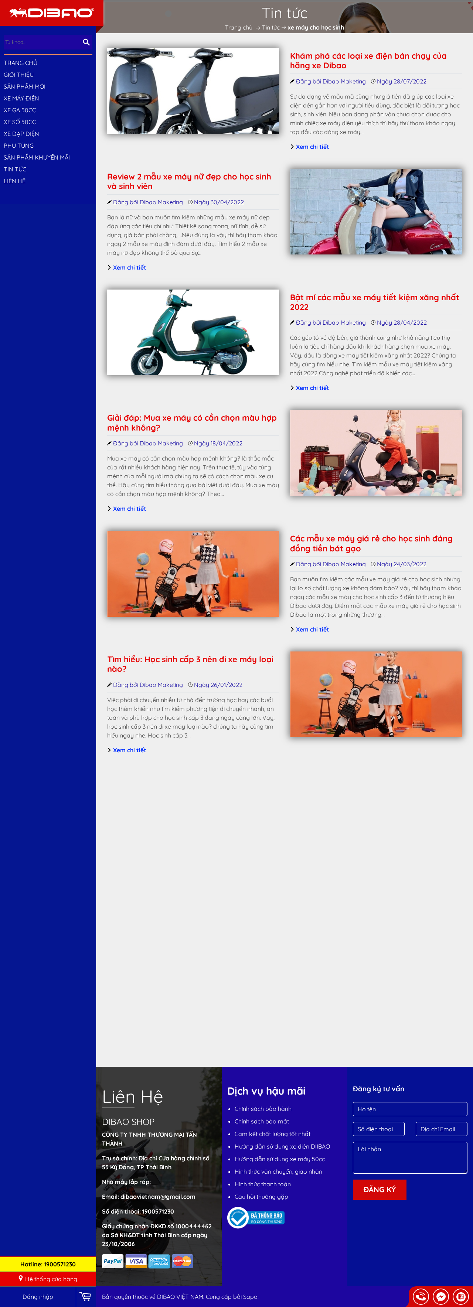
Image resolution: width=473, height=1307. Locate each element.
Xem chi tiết (312, 146)
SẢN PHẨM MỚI (24, 86)
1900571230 (158, 1211)
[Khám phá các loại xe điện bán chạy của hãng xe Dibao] (193, 91)
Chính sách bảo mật (262, 1121)
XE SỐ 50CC (20, 122)
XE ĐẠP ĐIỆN (21, 133)
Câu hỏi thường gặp (261, 1196)
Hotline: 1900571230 (48, 1264)
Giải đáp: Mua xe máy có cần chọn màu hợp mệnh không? (192, 422)
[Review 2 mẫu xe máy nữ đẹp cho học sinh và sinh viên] (376, 212)
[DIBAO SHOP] (51, 12)
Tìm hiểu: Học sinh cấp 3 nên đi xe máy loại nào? (190, 664)
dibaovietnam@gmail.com (157, 1196)
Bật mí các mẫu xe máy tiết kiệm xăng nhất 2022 (374, 302)
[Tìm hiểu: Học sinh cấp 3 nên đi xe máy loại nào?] (376, 694)
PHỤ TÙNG (19, 145)
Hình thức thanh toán (263, 1184)
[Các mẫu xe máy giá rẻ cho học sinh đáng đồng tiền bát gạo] (193, 574)
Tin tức (15, 169)
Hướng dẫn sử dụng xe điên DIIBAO (282, 1146)
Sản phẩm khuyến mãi (37, 157)
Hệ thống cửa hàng (51, 1279)
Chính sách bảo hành (263, 1108)
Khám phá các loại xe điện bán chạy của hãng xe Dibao (368, 61)
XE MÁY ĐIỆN (21, 98)
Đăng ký (380, 1189)
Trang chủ (20, 62)
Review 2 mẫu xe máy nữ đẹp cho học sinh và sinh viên (189, 181)
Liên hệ (14, 181)
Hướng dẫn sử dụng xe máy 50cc (280, 1159)
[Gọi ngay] (421, 1297)
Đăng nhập (38, 1296)
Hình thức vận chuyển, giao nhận (278, 1171)
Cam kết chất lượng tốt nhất (272, 1133)
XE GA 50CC (20, 110)
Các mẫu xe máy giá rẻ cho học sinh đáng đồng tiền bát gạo (371, 543)
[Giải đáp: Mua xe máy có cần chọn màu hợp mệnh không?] (376, 453)
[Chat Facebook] (441, 1297)
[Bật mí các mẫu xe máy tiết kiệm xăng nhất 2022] (193, 333)
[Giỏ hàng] (86, 1297)
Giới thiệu (19, 74)
